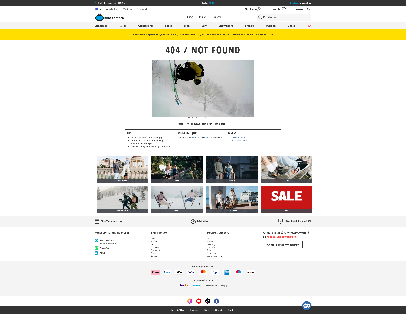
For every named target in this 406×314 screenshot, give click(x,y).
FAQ (208, 238)
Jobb (152, 244)
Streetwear (101, 26)
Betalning (211, 244)
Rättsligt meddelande (213, 310)
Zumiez (154, 255)
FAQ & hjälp (127, 8)
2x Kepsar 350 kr (264, 34)
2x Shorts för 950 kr (189, 34)
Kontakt (210, 241)
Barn (217, 17)
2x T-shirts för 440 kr (237, 34)
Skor (123, 26)
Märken (271, 26)
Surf (204, 26)
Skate (168, 26)
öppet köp (300, 2)
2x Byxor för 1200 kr (166, 34)
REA (309, 26)
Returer (210, 250)
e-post (207, 137)
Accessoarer (145, 26)
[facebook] (216, 301)
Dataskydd (194, 310)
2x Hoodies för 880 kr (213, 34)
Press (153, 253)
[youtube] (198, 301)
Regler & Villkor (178, 310)
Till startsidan (238, 137)
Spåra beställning (214, 255)
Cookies (231, 310)
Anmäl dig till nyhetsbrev (283, 245)
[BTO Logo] (130, 17)
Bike (187, 26)
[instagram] (189, 301)
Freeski (249, 26)
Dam (202, 17)
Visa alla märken (239, 140)
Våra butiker (112, 8)
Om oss (154, 238)
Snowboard (226, 26)
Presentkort (212, 253)
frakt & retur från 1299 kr (110, 2)
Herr (189, 17)
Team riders (156, 247)
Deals (291, 26)
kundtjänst (195, 137)
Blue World (142, 8)
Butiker (154, 241)
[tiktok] (207, 301)
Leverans (211, 247)
